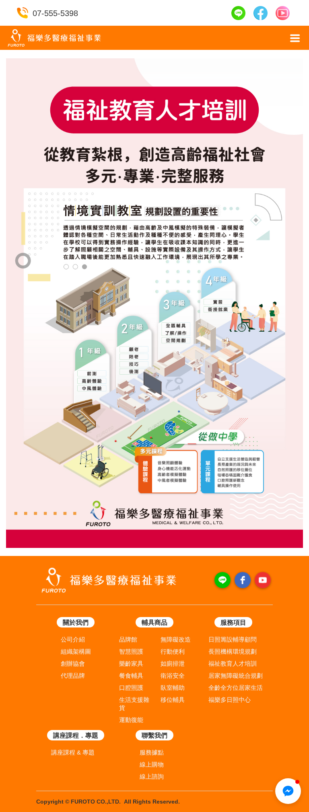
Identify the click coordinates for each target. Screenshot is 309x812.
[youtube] (263, 580)
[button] (295, 38)
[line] (222, 580)
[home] (54, 38)
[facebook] (243, 580)
